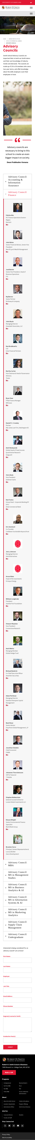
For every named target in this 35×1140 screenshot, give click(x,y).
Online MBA (6, 1091)
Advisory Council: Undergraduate (17, 935)
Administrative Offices (14, 39)
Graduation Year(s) (9, 1036)
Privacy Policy (6, 1134)
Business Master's (23, 1083)
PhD (20, 1088)
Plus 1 (20, 1086)
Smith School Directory (24, 1107)
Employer (6, 976)
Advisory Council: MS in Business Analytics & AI (17, 887)
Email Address (7, 996)
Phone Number (8, 1006)
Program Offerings (23, 1104)
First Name (6, 956)
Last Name (6, 966)
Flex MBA (6, 1088)
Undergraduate (7, 1083)
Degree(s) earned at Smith (11, 1016)
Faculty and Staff (8, 1117)
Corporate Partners (8, 1115)
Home (4, 39)
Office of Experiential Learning (14, 41)
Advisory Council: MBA (17, 864)
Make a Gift (9, 1072)
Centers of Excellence (24, 1101)
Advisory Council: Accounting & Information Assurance (17, 181)
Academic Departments (9, 1104)
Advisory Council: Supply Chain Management (17, 925)
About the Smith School (9, 1101)
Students (21, 1115)
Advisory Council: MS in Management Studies (18, 875)
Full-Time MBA (7, 1086)
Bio (7, 225)
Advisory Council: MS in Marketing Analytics (17, 912)
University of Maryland (11, 2)
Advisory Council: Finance (17, 193)
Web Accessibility (7, 1137)
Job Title (6, 986)
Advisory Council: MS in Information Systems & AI (17, 900)
